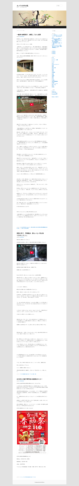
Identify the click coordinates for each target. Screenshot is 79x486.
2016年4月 (53, 51)
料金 (53, 77)
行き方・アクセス (55, 83)
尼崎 (38, 227)
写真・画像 (54, 67)
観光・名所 (54, 84)
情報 (39, 227)
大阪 (36, 227)
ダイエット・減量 (55, 59)
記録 (18, 228)
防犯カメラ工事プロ (55, 96)
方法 (53, 79)
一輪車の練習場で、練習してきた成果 (29, 35)
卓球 (53, 71)
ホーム (18, 27)
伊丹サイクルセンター (27, 227)
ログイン (53, 90)
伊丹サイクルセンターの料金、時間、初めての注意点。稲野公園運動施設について (57, 46)
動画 (34, 227)
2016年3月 (53, 52)
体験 (31, 227)
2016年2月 (53, 53)
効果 (33, 227)
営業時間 (53, 72)
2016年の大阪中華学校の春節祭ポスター (29, 379)
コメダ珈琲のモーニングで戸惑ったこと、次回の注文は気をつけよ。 (57, 36)
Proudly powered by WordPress (39, 482)
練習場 (27, 228)
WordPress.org (54, 94)
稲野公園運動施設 (43, 227)
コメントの (54, 93)
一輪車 (22, 228)
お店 (53, 57)
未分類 (53, 80)
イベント (53, 58)
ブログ (21, 227)
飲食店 (53, 86)
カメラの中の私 (22, 5)
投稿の (54, 92)
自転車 (53, 82)
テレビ (53, 60)
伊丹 (23, 227)
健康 (53, 66)
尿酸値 (53, 75)
